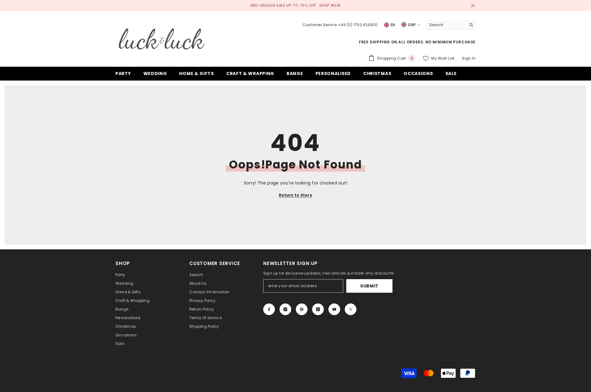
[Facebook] (269, 309)
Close (473, 5)
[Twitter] (350, 309)
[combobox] (446, 25)
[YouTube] (334, 309)
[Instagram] (285, 309)
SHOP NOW (330, 5)
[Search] (451, 25)
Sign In (469, 58)
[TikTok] (318, 309)
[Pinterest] (302, 309)
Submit (369, 286)
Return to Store (295, 195)
